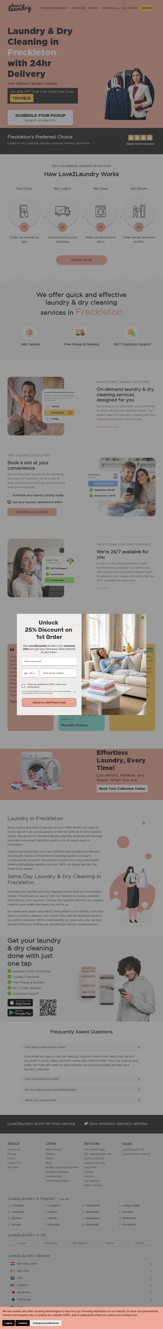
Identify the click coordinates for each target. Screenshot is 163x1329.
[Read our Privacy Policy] (74, 692)
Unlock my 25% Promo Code (49, 702)
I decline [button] (22, 1323)
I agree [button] (8, 1323)
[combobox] (30, 673)
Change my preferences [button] (46, 1323)
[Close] (142, 617)
